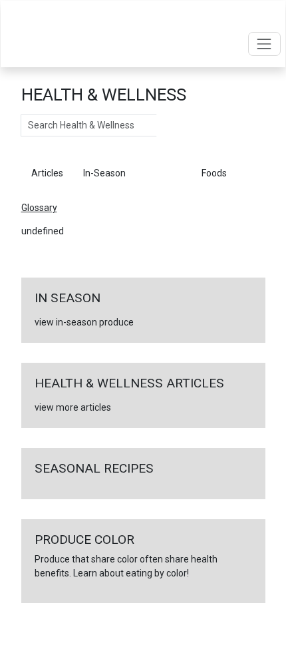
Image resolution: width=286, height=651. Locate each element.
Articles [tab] (47, 173)
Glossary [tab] (164, 173)
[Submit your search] (170, 125)
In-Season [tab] (104, 173)
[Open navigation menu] (264, 43)
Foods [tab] (214, 173)
